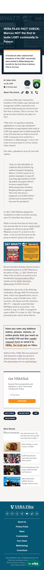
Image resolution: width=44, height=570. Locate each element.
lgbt (36, 413)
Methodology (22, 545)
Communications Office (24, 278)
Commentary (22, 536)
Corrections (22, 550)
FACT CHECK (9, 413)
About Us (22, 522)
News (22, 531)
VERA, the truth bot (16, 345)
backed (27, 212)
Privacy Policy (22, 526)
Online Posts (24, 413)
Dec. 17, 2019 (20, 273)
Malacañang (10, 418)
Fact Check (22, 540)
